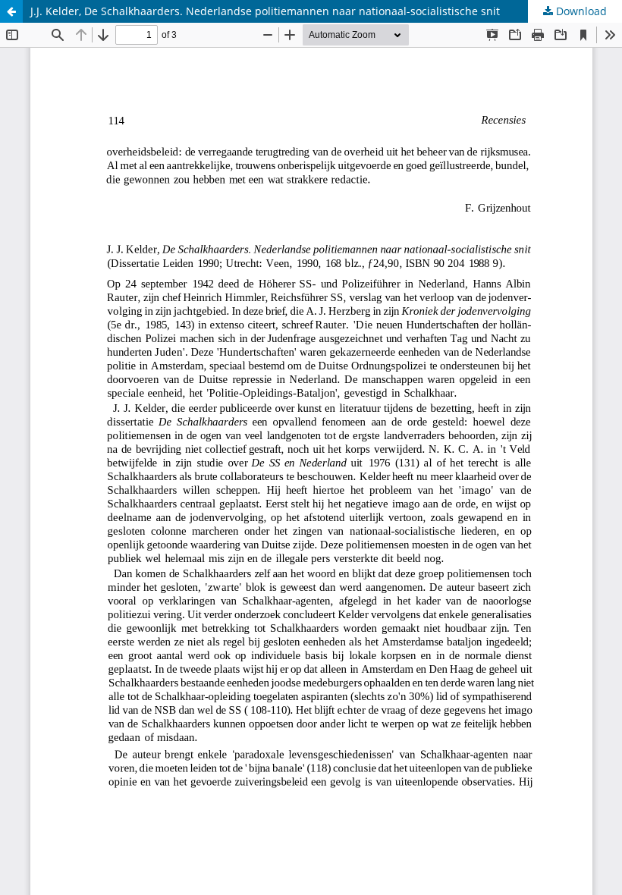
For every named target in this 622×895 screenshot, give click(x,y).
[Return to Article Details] (11, 11)
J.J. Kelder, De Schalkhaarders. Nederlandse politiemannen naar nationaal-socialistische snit (265, 11)
